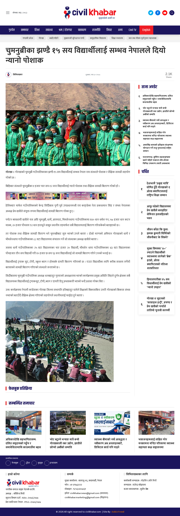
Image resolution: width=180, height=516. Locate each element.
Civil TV (132, 30)
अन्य (120, 30)
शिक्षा (37, 30)
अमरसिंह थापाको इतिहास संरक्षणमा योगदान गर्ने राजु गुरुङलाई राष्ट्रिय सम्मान (158, 148)
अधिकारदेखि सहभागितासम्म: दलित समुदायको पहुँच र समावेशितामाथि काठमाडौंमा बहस (158, 99)
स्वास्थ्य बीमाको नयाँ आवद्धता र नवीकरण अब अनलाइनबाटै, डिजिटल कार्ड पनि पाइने (158, 123)
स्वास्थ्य (49, 30)
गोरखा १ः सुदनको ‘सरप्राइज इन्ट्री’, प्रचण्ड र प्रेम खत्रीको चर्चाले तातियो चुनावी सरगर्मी (159, 304)
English (146, 30)
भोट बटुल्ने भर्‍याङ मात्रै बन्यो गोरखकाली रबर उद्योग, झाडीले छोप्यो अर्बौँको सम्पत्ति (158, 111)
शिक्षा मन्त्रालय (117, 38)
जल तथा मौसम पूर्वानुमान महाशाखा (142, 38)
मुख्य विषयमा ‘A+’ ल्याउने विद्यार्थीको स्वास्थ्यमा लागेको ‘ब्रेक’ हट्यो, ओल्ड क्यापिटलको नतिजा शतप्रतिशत (159, 258)
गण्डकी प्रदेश (28, 38)
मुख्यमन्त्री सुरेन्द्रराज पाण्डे (74, 38)
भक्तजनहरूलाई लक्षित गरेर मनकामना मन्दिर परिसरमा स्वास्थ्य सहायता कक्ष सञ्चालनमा (157, 136)
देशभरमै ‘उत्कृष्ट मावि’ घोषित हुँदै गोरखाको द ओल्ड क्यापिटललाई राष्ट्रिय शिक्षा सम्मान (158, 189)
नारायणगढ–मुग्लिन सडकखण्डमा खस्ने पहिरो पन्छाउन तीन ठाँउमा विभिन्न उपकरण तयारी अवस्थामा (156, 160)
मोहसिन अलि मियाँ (149, 481)
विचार (109, 30)
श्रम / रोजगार (65, 30)
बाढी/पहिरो (53, 38)
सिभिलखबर (17, 74)
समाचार (24, 30)
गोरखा (41, 38)
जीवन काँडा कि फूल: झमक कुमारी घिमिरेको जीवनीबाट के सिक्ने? (158, 233)
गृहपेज (12, 30)
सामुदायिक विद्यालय (98, 38)
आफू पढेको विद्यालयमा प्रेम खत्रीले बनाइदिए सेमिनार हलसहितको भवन (159, 212)
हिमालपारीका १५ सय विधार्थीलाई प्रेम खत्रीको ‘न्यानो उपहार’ (159, 283)
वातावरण (82, 30)
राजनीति (96, 30)
